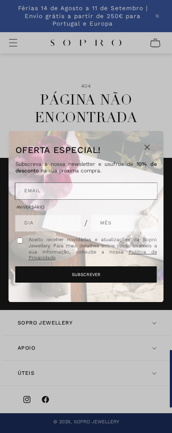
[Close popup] (147, 147)
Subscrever (86, 274)
